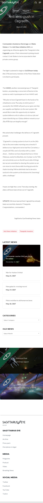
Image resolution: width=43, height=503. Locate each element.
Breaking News (8, 470)
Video (5, 466)
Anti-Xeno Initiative (10, 231)
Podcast (6, 462)
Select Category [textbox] (9, 320)
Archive (5, 439)
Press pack (6, 443)
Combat (16, 11)
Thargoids (26, 11)
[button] (40, 2)
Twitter (5, 482)
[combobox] (21, 320)
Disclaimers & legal (9, 447)
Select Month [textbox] (8, 333)
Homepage (7, 435)
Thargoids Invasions (26, 231)
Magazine (6, 459)
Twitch (5, 494)
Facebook (6, 486)
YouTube (6, 490)
